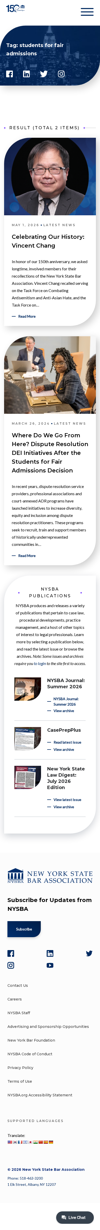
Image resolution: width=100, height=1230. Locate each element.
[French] (20, 1142)
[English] (9, 1142)
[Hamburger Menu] (87, 12)
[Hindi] (35, 1142)
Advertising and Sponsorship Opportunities (48, 1026)
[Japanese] (30, 1142)
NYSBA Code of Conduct (29, 1054)
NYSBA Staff (18, 1013)
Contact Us (17, 985)
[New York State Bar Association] (16, 12)
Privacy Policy (20, 1067)
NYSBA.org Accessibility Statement (39, 1095)
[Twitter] (89, 953)
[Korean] (15, 1142)
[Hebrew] (25, 1142)
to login (40, 663)
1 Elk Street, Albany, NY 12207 (31, 1184)
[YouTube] (50, 965)
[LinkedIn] (50, 953)
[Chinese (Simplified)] (40, 1142)
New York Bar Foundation (31, 1040)
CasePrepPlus (64, 730)
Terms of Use (19, 1081)
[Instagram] (10, 965)
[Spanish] (45, 1142)
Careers (14, 999)
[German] (50, 1142)
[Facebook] (10, 953)
